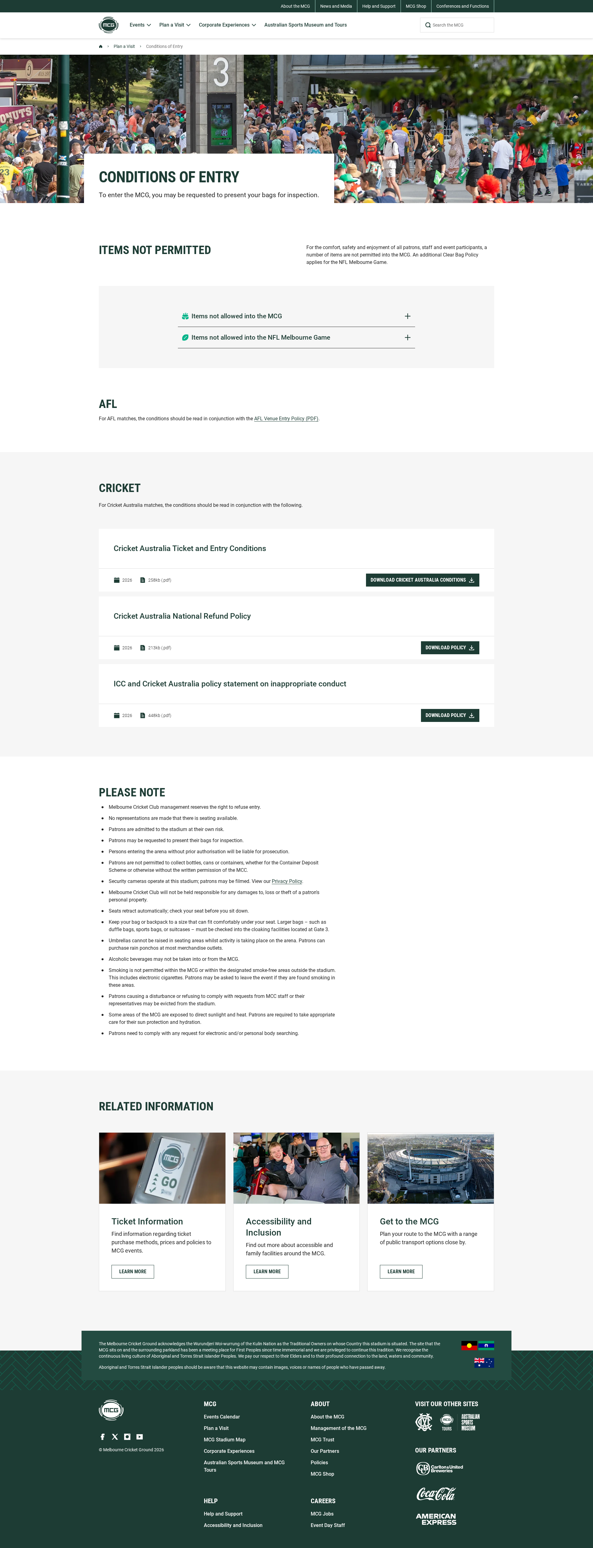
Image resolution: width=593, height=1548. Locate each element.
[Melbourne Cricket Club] (423, 1422)
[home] (111, 1410)
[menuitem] (141, 25)
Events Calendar (222, 1417)
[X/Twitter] (115, 1436)
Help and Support (223, 1514)
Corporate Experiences (229, 1451)
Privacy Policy (287, 881)
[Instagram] (127, 1436)
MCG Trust (322, 1440)
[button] (132, 1272)
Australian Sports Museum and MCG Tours (244, 1466)
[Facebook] (102, 1436)
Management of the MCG (339, 1428)
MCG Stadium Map (225, 1440)
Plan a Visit (124, 46)
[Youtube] (139, 1436)
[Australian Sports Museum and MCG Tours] (459, 1422)
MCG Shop (322, 1474)
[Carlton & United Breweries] (439, 1469)
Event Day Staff (328, 1525)
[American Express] (436, 1519)
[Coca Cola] (436, 1494)
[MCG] (109, 25)
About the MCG (327, 1417)
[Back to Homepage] (101, 46)
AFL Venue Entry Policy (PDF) (286, 419)
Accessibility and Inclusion (233, 1525)
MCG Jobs (322, 1514)
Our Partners (325, 1451)
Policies (319, 1462)
